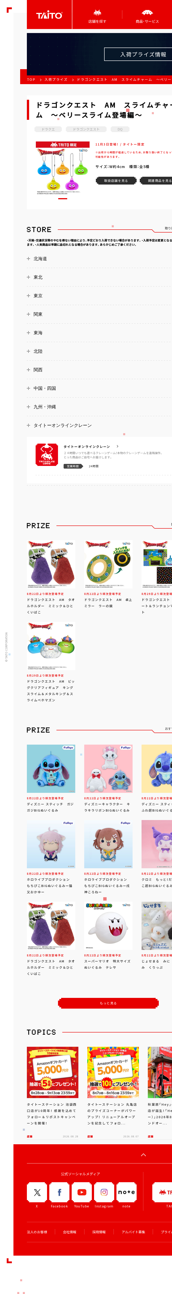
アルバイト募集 (133, 1232)
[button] (62, 198)
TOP (31, 79)
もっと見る (108, 1003)
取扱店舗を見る (116, 180)
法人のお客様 (37, 1232)
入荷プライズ (56, 79)
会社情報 (69, 1232)
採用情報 (99, 1232)
